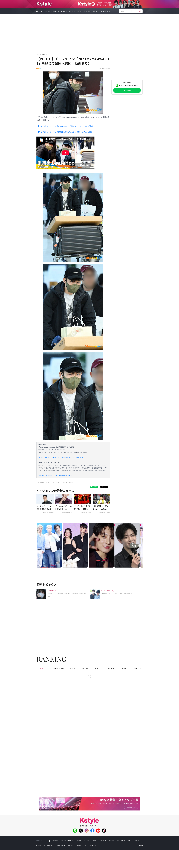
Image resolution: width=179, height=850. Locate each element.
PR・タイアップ (133, 841)
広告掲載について (49, 845)
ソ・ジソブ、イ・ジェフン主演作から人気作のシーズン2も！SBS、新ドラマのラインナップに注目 (44, 508)
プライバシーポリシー (90, 845)
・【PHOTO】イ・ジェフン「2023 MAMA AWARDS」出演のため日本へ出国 (64, 132)
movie (79, 11)
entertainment (52, 11)
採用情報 (78, 845)
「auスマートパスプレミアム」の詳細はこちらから (55, 476)
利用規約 (70, 845)
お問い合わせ (61, 845)
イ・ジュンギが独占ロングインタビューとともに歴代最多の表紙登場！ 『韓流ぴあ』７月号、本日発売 (63, 508)
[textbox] (131, 11)
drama (72, 11)
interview (106, 11)
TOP (37, 54)
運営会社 (38, 845)
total (42, 669)
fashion (87, 11)
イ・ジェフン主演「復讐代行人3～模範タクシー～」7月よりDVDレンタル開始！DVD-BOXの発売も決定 (82, 508)
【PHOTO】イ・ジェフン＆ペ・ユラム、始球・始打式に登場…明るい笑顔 (101, 508)
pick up (39, 11)
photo (96, 11)
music (64, 11)
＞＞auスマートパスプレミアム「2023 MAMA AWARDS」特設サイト (60, 457)
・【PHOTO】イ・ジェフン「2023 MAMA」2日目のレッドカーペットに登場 (64, 126)
